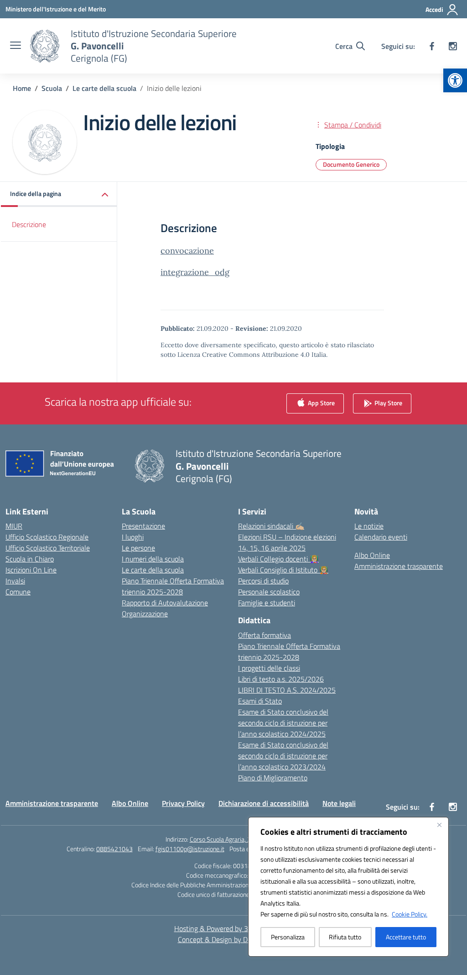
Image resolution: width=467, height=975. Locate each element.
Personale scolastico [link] (269, 591)
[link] (455, 80)
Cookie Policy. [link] (409, 914)
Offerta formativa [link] (264, 635)
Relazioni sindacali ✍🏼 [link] (271, 525)
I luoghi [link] (133, 536)
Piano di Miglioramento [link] (272, 777)
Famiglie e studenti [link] (266, 602)
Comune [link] (18, 591)
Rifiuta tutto (345, 937)
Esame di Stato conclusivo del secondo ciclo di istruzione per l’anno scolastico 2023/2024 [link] (283, 755)
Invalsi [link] (15, 580)
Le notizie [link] (369, 525)
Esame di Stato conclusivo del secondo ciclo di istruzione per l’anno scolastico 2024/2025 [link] (283, 722)
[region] (348, 887)
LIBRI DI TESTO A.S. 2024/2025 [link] (287, 689)
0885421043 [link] (114, 848)
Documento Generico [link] (351, 164)
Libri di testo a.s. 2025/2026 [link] (281, 678)
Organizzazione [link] (145, 613)
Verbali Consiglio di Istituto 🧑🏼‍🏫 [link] (283, 569)
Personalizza (288, 937)
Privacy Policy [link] (183, 803)
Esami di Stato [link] (260, 700)
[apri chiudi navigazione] (15, 46)
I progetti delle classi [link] (269, 667)
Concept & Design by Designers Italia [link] (234, 939)
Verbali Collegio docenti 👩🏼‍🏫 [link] (278, 558)
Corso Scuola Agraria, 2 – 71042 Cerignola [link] (246, 839)
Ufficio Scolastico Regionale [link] (46, 536)
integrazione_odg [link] (195, 272)
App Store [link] (320, 403)
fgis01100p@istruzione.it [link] (190, 848)
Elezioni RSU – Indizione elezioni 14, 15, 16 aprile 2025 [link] (287, 542)
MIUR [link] (13, 525)
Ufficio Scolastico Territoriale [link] (47, 547)
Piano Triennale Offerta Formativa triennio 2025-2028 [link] (173, 586)
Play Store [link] (387, 403)
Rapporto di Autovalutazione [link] (165, 602)
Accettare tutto (406, 937)
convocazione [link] (187, 250)
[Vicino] (439, 824)
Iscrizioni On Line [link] (31, 569)
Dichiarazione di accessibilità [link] (263, 803)
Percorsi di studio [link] (263, 580)
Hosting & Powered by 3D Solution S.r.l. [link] (233, 928)
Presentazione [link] (143, 525)
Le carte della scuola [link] (153, 569)
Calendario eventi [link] (380, 536)
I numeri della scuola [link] (153, 558)
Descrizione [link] (29, 224)
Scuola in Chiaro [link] (29, 558)
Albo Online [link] (372, 555)
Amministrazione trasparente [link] (398, 566)
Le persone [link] (138, 547)
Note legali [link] (339, 803)
